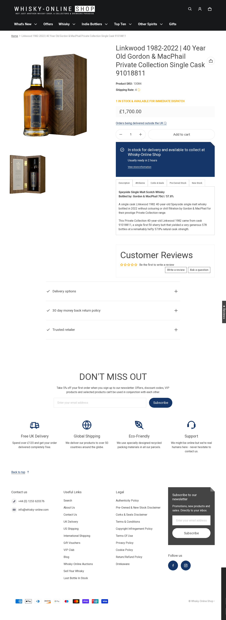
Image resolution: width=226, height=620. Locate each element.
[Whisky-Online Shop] (54, 9)
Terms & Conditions (128, 521)
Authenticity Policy (127, 500)
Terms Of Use (124, 535)
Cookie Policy (124, 550)
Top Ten (120, 24)
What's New (22, 24)
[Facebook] (173, 565)
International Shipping (77, 535)
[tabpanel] (165, 210)
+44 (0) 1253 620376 (31, 501)
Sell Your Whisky (74, 571)
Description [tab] (124, 183)
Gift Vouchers (72, 543)
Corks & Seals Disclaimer (131, 514)
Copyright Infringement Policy (134, 528)
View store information (139, 167)
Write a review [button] (176, 270)
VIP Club (69, 550)
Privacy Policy (124, 543)
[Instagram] (186, 565)
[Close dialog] (223, 570)
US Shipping (71, 528)
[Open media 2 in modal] (55, 95)
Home (14, 36)
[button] (190, 9)
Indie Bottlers (92, 24)
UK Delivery (71, 521)
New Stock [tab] (197, 183)
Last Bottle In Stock (76, 578)
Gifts (172, 24)
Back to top (18, 472)
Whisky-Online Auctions (78, 564)
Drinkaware (123, 564)
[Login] (200, 9)
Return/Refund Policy (129, 557)
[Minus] (121, 134)
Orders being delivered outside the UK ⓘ (141, 123)
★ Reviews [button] (224, 312)
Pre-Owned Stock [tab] (178, 183)
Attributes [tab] (140, 183)
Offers (48, 24)
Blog (66, 557)
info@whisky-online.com (33, 509)
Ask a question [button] (199, 270)
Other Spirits (147, 24)
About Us (69, 507)
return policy (103, 319)
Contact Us (70, 514)
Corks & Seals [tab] (157, 183)
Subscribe (160, 403)
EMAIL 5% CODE (192, 611)
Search (68, 500)
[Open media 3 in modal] (27, 174)
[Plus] (140, 134)
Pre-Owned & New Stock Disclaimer (138, 507)
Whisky (64, 24)
